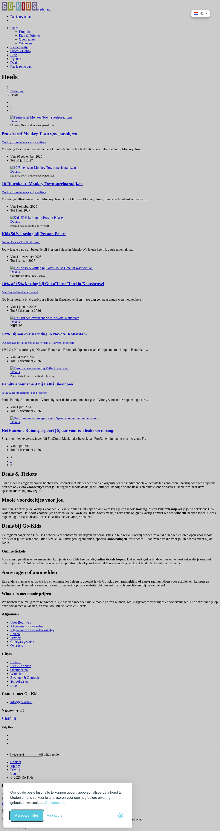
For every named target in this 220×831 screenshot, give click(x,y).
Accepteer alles (27, 815)
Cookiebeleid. (55, 802)
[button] (200, 14)
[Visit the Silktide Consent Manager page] (120, 815)
